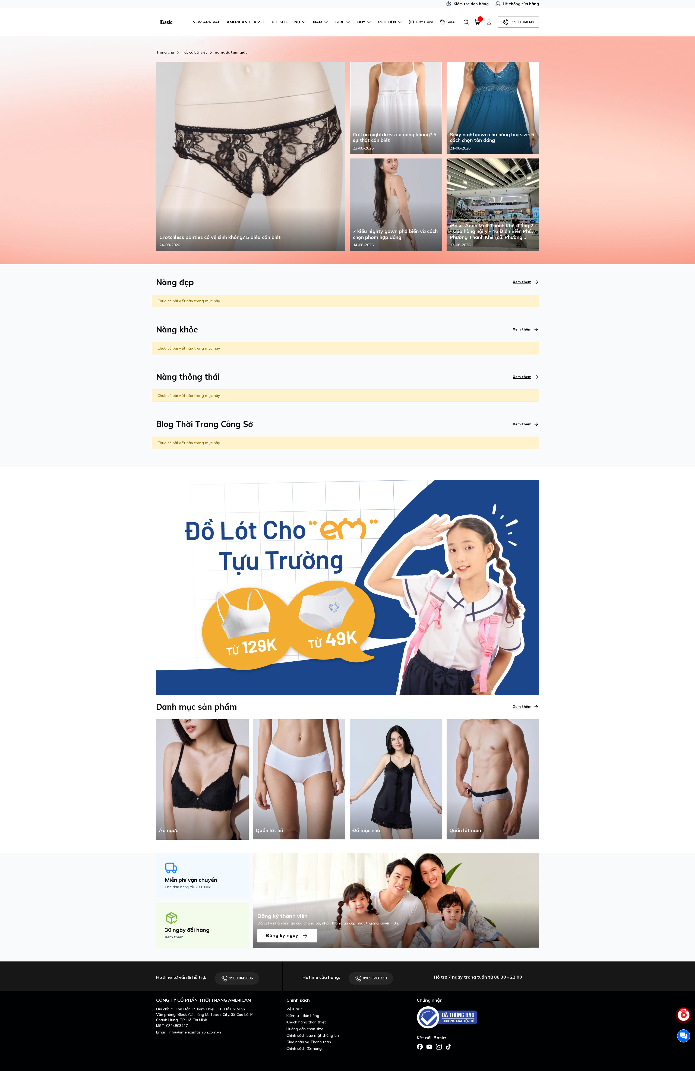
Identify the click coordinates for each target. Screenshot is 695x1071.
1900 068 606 (240, 978)
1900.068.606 (523, 22)
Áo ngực (168, 830)
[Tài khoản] (489, 22)
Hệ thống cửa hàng (521, 3)
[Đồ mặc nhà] (396, 779)
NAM (317, 22)
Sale (450, 22)
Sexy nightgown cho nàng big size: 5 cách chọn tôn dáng (492, 137)
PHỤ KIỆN (387, 22)
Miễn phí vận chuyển (191, 879)
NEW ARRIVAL (206, 22)
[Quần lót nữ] (299, 779)
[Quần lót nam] (493, 779)
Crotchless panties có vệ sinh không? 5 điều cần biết (220, 237)
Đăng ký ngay (283, 935)
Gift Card (424, 22)
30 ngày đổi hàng (187, 929)
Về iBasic (294, 1009)
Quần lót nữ (269, 830)
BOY (361, 22)
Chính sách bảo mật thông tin (312, 1035)
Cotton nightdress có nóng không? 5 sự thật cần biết (395, 137)
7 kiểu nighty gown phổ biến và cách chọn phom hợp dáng (395, 234)
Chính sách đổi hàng (304, 1048)
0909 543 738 (374, 978)
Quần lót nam (465, 830)
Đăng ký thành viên (282, 916)
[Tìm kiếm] (466, 22)
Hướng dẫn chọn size (304, 1028)
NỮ (297, 22)
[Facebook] (420, 1046)
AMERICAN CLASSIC (246, 22)
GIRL (339, 22)
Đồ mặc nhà (366, 830)
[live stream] (683, 1018)
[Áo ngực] (202, 779)
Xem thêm (522, 282)
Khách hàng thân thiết (306, 1022)
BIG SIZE (280, 22)
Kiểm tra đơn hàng (471, 3)
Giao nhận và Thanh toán (308, 1041)
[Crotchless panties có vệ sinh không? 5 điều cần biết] (250, 156)
